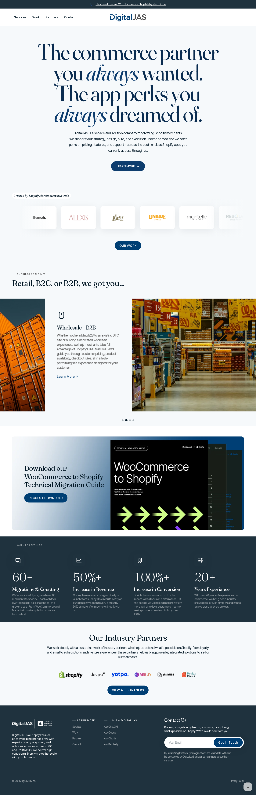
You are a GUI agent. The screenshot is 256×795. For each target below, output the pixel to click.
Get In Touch (228, 742)
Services (76, 726)
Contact (76, 744)
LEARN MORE (128, 166)
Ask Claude (110, 738)
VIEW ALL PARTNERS (128, 690)
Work (75, 732)
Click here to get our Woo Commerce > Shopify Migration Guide (131, 4)
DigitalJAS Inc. (28, 780)
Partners (76, 738)
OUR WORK (127, 246)
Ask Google (110, 732)
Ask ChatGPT (111, 726)
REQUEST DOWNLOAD (46, 498)
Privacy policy (237, 780)
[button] (123, 420)
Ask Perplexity (111, 744)
